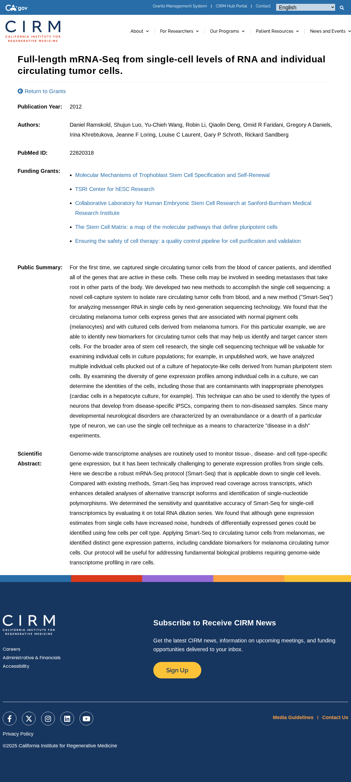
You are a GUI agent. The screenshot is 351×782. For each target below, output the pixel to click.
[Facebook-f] (9, 718)
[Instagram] (48, 718)
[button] (342, 8)
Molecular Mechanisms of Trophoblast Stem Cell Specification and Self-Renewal (172, 175)
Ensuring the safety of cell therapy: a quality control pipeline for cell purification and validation (188, 241)
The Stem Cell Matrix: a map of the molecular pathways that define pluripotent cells (176, 227)
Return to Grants (44, 91)
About (137, 31)
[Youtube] (86, 718)
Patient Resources (274, 31)
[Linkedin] (67, 718)
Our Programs (224, 31)
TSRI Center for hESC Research (114, 189)
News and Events (328, 31)
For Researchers (176, 31)
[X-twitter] (29, 718)
